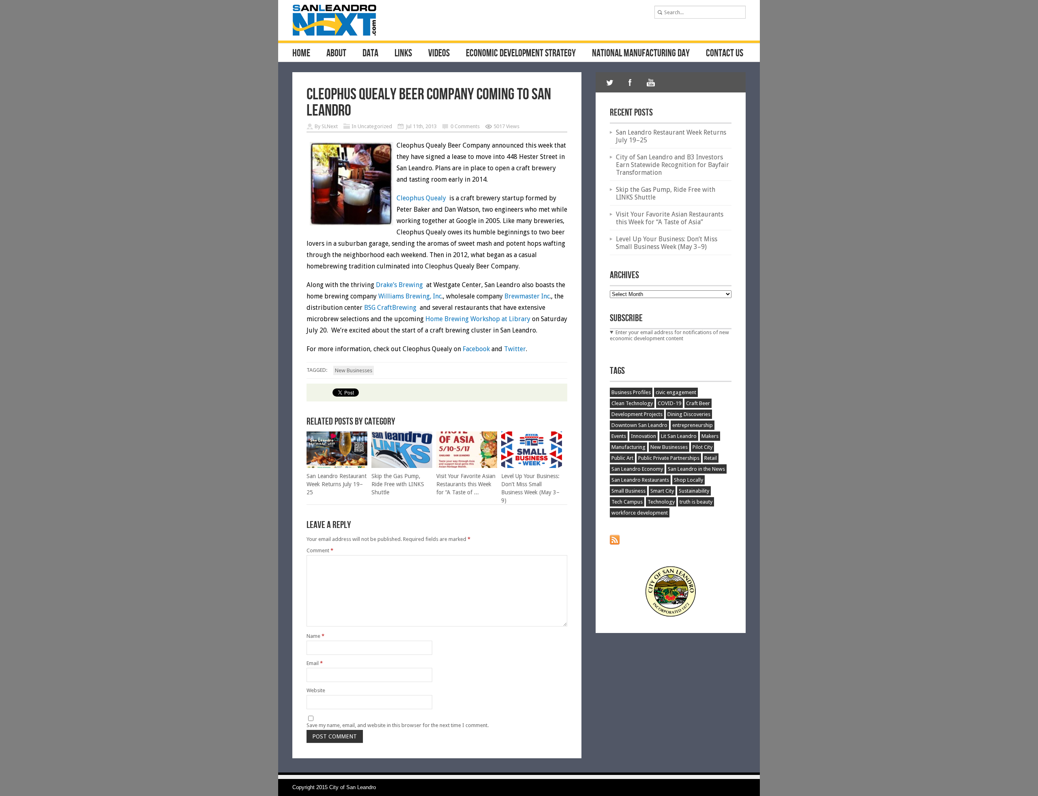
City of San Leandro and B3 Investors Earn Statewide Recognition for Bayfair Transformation (672, 164)
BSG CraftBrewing (391, 307)
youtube (650, 82)
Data (370, 53)
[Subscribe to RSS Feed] (615, 543)
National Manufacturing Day (641, 53)
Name (315, 636)
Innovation (643, 436)
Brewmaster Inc (527, 296)
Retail (710, 458)
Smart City (662, 491)
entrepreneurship (692, 425)
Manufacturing (628, 447)
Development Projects (637, 414)
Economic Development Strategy (521, 53)
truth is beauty (696, 502)
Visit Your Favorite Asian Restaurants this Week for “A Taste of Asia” (669, 218)
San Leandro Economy (637, 469)
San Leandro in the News (696, 469)
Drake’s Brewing (399, 285)
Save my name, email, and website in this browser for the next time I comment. (398, 725)
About (336, 53)
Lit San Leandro (679, 436)
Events (618, 436)
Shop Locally (688, 480)
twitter (610, 82)
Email (315, 663)
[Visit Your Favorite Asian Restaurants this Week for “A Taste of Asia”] (466, 466)
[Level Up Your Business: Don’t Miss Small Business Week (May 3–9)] (531, 466)
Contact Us (724, 53)
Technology (661, 502)
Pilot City (702, 447)
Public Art (622, 458)
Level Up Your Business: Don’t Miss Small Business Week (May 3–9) (666, 243)
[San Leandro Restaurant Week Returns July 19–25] (337, 466)
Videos (439, 53)
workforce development (639, 513)
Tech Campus (627, 502)
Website (316, 690)
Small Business (628, 491)
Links (403, 53)
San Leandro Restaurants (640, 480)
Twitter (515, 349)
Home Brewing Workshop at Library (477, 319)
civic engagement (676, 392)
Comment (320, 550)
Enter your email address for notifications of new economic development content (669, 335)
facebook (630, 82)
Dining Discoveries (688, 414)
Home (301, 53)
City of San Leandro (352, 787)
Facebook (477, 349)
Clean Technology (632, 403)
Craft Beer (698, 403)
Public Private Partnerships (668, 458)
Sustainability (694, 491)
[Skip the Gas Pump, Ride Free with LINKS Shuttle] (401, 466)
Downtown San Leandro (639, 425)
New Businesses (353, 370)
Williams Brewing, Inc (410, 296)
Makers (709, 436)
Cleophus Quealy (421, 198)
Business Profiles (631, 392)
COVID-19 (669, 403)
